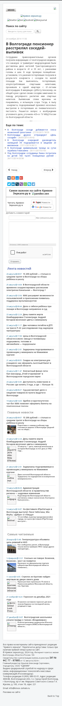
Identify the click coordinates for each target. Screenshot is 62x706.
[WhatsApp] (25, 184)
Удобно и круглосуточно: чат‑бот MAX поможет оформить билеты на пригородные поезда (28, 403)
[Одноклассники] (13, 178)
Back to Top (53, 696)
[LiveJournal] (17, 184)
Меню (11, 10)
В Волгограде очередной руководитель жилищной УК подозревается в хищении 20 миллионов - (31, 143)
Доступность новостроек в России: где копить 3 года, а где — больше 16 (29, 383)
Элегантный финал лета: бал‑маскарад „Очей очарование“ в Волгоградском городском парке (27, 374)
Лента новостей (19, 268)
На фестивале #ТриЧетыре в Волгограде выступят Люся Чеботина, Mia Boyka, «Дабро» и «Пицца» (29, 515)
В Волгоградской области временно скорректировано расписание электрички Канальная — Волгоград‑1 (27, 287)
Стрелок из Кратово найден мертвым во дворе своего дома (29, 581)
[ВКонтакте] (9, 178)
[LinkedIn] (13, 184)
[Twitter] (9, 184)
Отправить (14, 262)
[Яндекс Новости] (41, 202)
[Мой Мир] (17, 178)
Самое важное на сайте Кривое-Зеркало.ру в (31, 192)
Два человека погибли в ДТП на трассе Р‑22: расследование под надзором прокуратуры (29, 328)
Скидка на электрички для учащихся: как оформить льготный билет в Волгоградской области (28, 363)
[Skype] (29, 184)
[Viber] (21, 184)
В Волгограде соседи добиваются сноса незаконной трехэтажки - (31, 131)
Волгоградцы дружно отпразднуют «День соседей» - (31, 136)
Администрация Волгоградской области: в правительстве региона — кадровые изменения (30, 494)
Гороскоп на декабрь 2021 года (29, 601)
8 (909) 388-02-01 (30, 676)
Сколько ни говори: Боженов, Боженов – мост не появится (30, 563)
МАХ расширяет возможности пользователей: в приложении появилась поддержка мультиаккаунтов (30, 298)
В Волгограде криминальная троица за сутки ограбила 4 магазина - (31, 149)
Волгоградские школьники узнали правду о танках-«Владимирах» (29, 622)
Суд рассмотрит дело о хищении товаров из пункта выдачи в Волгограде (26, 393)
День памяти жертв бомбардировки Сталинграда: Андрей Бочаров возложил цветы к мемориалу (26, 317)
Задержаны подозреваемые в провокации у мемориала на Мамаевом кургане (29, 352)
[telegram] (33, 184)
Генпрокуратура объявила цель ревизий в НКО (30, 544)
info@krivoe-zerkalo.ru (19, 688)
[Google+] (21, 178)
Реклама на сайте (11, 692)
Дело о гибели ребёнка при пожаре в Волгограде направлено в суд (28, 307)
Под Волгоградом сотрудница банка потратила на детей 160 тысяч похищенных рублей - (31, 156)
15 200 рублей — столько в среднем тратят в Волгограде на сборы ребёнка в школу (28, 277)
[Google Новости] (42, 207)
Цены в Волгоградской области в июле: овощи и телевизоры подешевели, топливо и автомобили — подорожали (26, 340)
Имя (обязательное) (44, 218)
